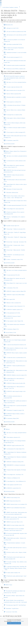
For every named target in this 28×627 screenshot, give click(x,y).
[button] (1, 1)
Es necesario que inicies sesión (18, 621)
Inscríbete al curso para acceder (14, 623)
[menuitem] (1, 3)
